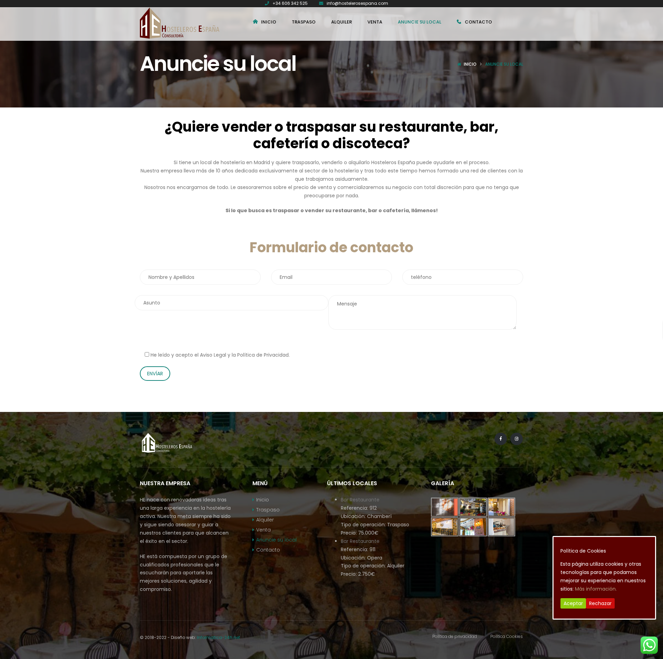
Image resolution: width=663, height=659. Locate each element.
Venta (263, 529)
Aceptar (573, 603)
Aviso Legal (213, 354)
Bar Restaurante (360, 499)
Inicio (470, 64)
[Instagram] (516, 439)
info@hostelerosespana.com (357, 3)
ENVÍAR (155, 373)
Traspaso (268, 509)
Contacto (268, 549)
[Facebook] (500, 439)
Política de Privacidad (263, 354)
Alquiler (265, 519)
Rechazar (600, 603)
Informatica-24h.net (218, 637)
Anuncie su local (276, 539)
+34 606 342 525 (290, 3)
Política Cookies (506, 636)
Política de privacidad (454, 636)
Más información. (596, 588)
